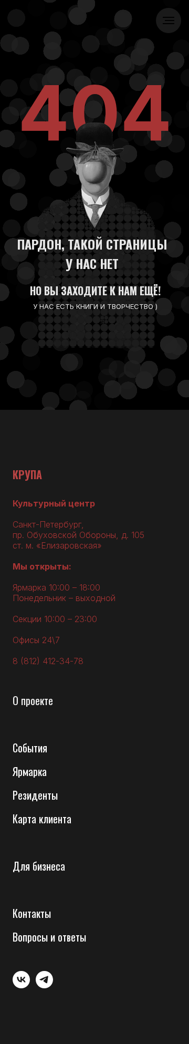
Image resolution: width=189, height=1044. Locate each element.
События (30, 748)
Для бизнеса (39, 866)
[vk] (21, 985)
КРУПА (27, 474)
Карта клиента (42, 818)
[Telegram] (44, 985)
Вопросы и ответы (49, 937)
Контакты (32, 913)
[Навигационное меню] (168, 20)
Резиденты (35, 795)
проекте (37, 700)
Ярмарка (30, 771)
